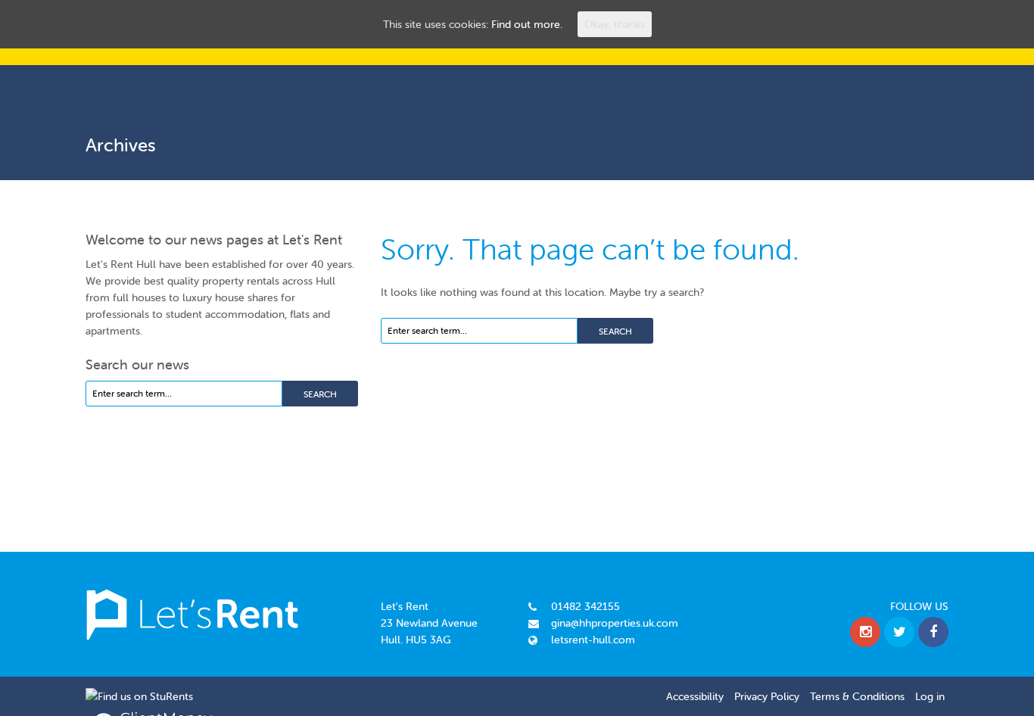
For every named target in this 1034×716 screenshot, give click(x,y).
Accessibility (695, 696)
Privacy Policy (766, 696)
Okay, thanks (614, 24)
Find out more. (526, 24)
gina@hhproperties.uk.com (614, 623)
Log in (930, 696)
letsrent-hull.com (593, 639)
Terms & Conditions (857, 696)
